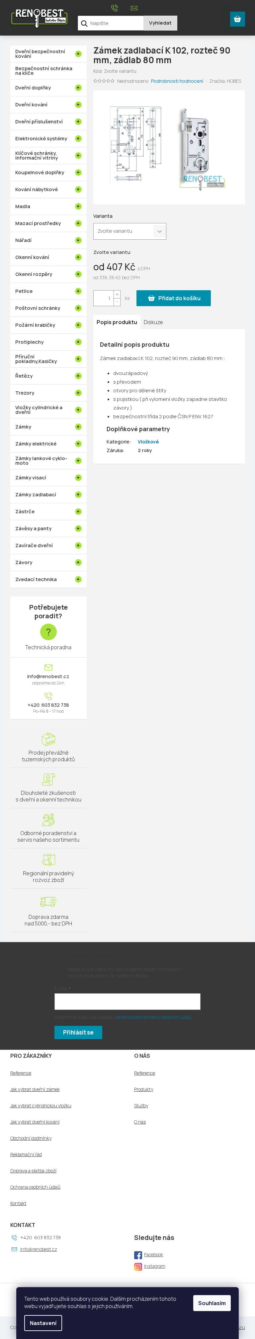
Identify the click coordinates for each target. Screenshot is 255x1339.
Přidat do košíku (179, 298)
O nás (140, 1122)
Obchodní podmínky (30, 1138)
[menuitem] (48, 54)
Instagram (154, 1266)
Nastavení (43, 1323)
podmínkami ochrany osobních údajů (154, 1017)
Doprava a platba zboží (33, 1170)
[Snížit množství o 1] (117, 302)
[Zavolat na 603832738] (121, 7)
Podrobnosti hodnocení (177, 81)
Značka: (225, 81)
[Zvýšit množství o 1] (117, 294)
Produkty (143, 1089)
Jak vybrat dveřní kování (34, 1122)
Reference (20, 1073)
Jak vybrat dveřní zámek (35, 1089)
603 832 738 (55, 705)
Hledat (160, 23)
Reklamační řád (26, 1154)
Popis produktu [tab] (117, 322)
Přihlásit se (78, 1032)
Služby (141, 1105)
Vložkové (148, 441)
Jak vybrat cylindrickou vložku (40, 1105)
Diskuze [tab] (153, 322)
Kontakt (18, 1203)
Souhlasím (212, 1303)
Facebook (153, 1254)
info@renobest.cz (48, 676)
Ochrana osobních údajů (35, 1187)
